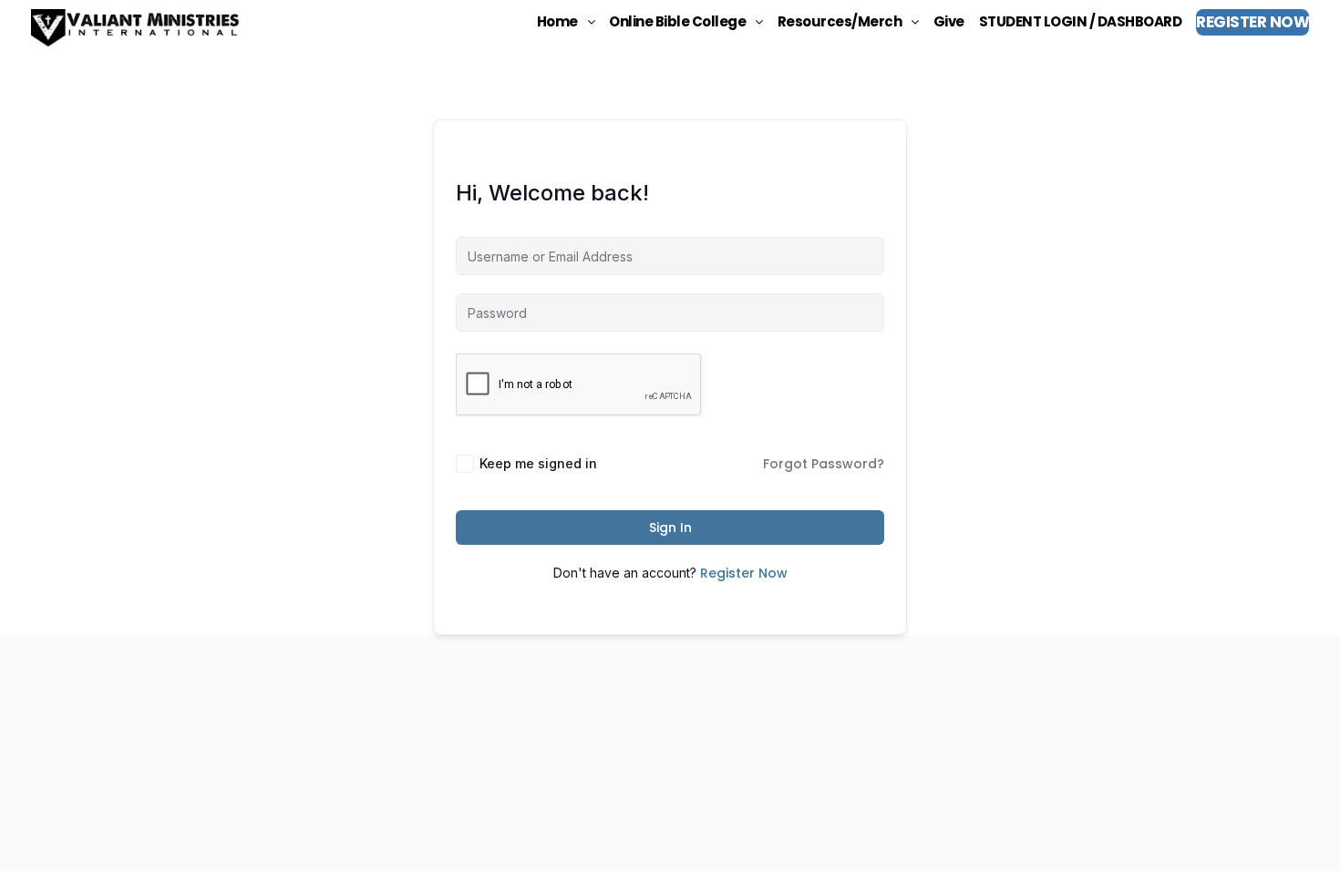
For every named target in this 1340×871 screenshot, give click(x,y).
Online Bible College (677, 21)
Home (557, 21)
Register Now (744, 573)
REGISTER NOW (1252, 22)
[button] (566, 21)
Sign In (670, 527)
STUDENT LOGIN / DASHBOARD (1080, 21)
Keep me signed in (538, 463)
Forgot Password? (823, 464)
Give (948, 21)
